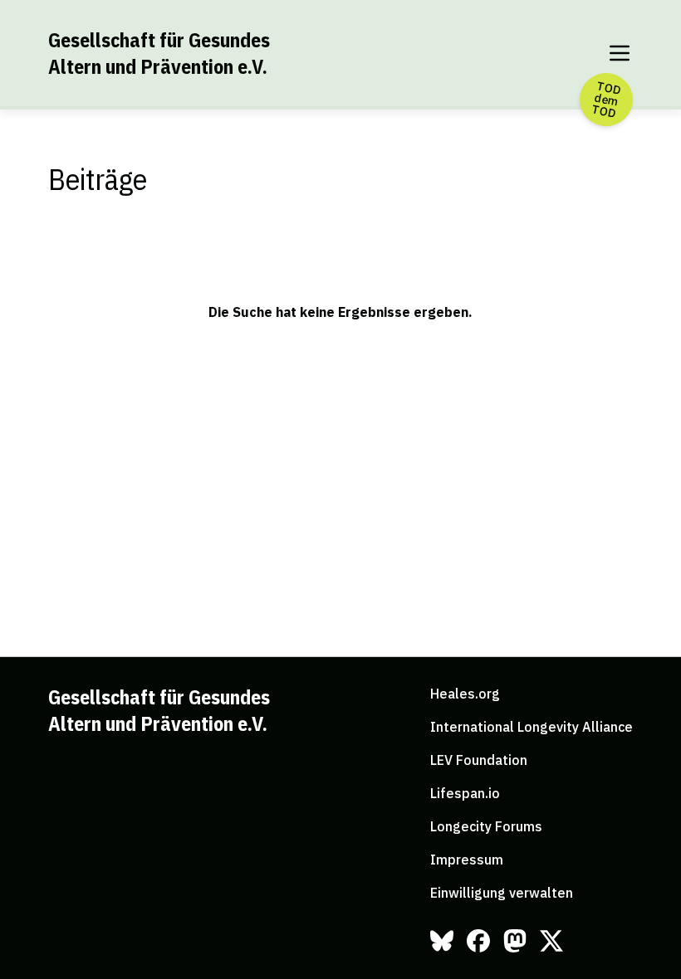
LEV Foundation (478, 760)
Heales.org (465, 693)
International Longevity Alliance (531, 726)
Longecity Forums (486, 826)
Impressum (466, 859)
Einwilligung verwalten (501, 892)
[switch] (619, 53)
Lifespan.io (465, 793)
